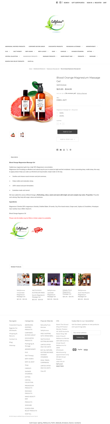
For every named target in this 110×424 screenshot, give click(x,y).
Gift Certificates (78, 3)
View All (43, 371)
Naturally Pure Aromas (45, 326)
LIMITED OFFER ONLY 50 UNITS (46, 367)
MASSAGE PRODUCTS (49, 56)
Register (98, 3)
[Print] (64, 149)
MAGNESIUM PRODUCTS (30, 56)
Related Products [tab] (16, 267)
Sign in (89, 3)
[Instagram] (60, 2)
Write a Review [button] (82, 93)
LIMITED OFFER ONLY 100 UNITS (46, 346)
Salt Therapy (17, 51)
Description (14, 157)
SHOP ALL (30, 61)
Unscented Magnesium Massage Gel (21, 294)
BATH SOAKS (29, 51)
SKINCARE (93, 56)
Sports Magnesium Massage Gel (38, 296)
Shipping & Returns (13, 335)
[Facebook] (57, 2)
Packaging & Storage (73, 46)
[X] (67, 149)
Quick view (23, 279)
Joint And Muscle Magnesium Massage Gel (84, 294)
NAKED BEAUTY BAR (66, 56)
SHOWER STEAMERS (78, 51)
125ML (61, 113)
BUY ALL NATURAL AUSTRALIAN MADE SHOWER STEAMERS (47, 353)
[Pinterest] (70, 149)
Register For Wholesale (13, 329)
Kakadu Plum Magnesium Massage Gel (67, 292)
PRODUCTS (81, 56)
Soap (53, 51)
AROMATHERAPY (91, 46)
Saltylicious (45, 330)
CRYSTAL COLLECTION (11, 56)
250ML (61, 116)
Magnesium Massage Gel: (67, 109)
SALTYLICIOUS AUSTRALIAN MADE (47, 340)
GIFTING (89, 51)
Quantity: (59, 120)
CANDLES (63, 51)
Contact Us (13, 339)
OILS (6, 51)
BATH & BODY (42, 51)
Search (66, 3)
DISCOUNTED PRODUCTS (56, 46)
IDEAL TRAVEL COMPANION (45, 361)
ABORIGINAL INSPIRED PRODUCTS (15, 46)
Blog (11, 342)
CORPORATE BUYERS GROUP (37, 46)
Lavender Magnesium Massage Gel (51, 294)
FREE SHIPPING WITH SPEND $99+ (47, 335)
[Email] (61, 149)
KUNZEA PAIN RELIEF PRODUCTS (14, 61)
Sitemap (12, 345)
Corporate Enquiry (15, 325)
